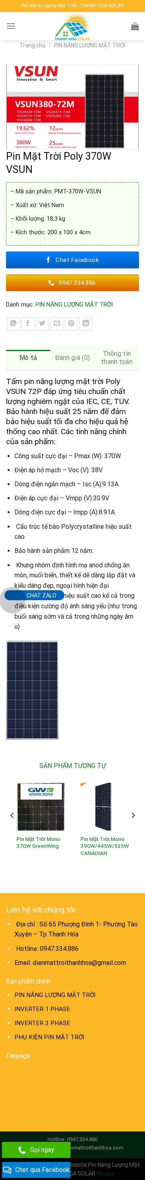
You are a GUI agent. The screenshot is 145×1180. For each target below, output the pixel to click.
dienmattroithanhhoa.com (93, 1148)
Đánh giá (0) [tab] (72, 358)
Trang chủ (33, 45)
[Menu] (11, 26)
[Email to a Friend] (57, 324)
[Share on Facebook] (28, 324)
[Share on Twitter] (42, 324)
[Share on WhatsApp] (13, 324)
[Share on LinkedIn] (86, 324)
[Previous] (12, 831)
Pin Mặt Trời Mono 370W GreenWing (38, 842)
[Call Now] (12, 600)
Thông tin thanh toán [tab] (117, 358)
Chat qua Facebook (42, 1170)
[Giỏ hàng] (135, 26)
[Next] (133, 831)
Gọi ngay (42, 1150)
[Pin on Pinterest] (71, 324)
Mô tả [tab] (28, 358)
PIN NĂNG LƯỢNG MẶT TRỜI (89, 45)
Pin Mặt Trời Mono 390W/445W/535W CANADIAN (105, 846)
